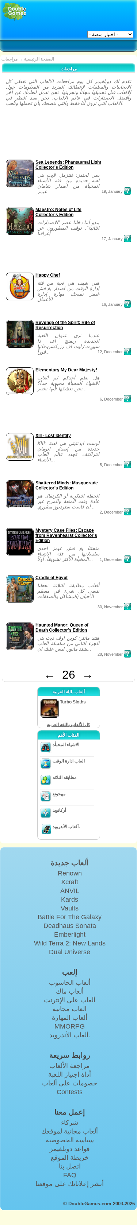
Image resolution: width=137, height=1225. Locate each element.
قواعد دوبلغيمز (70, 1148)
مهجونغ (59, 793)
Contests (70, 1092)
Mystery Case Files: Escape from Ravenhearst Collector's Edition (66, 535)
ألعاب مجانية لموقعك (69, 1131)
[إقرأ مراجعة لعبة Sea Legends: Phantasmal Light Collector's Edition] (127, 191)
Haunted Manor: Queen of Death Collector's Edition (61, 628)
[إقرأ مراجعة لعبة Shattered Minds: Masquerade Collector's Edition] (127, 511)
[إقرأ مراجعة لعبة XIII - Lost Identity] (127, 464)
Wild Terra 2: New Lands (70, 943)
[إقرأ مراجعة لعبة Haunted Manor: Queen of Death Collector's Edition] (127, 654)
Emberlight (69, 934)
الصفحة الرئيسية (39, 59)
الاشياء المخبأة (66, 744)
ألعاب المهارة (69, 1017)
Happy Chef (47, 275)
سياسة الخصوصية (70, 1140)
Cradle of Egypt (51, 577)
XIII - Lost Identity (53, 435)
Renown (70, 873)
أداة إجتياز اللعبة (69, 1074)
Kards (69, 899)
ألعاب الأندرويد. (66, 826)
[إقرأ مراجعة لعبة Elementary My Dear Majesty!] (127, 398)
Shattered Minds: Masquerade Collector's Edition (66, 485)
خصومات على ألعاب (69, 1083)
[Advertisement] (27, 135)
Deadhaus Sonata (69, 925)
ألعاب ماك (70, 991)
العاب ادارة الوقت (69, 761)
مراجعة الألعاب (69, 1065)
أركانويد (59, 810)
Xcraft (69, 882)
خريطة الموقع (70, 1157)
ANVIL (69, 890)
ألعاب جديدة (69, 863)
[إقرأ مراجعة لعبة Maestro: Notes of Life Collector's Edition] (127, 238)
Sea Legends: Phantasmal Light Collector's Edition (68, 165)
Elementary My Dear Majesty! (66, 369)
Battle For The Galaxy (70, 917)
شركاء (69, 1122)
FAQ (69, 1175)
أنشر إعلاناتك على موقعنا (69, 1183)
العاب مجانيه (70, 1009)
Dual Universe (69, 952)
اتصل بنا (70, 1166)
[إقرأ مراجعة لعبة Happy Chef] (127, 304)
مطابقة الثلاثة (64, 777)
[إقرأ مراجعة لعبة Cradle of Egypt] (127, 606)
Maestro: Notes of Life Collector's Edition (58, 212)
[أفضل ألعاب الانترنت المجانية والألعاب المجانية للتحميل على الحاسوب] (14, 12)
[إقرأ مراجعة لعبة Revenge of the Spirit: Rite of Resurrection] (127, 351)
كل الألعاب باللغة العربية (68, 724)
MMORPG (69, 1026)
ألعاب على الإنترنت (69, 1000)
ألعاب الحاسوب (70, 982)
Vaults (70, 908)
